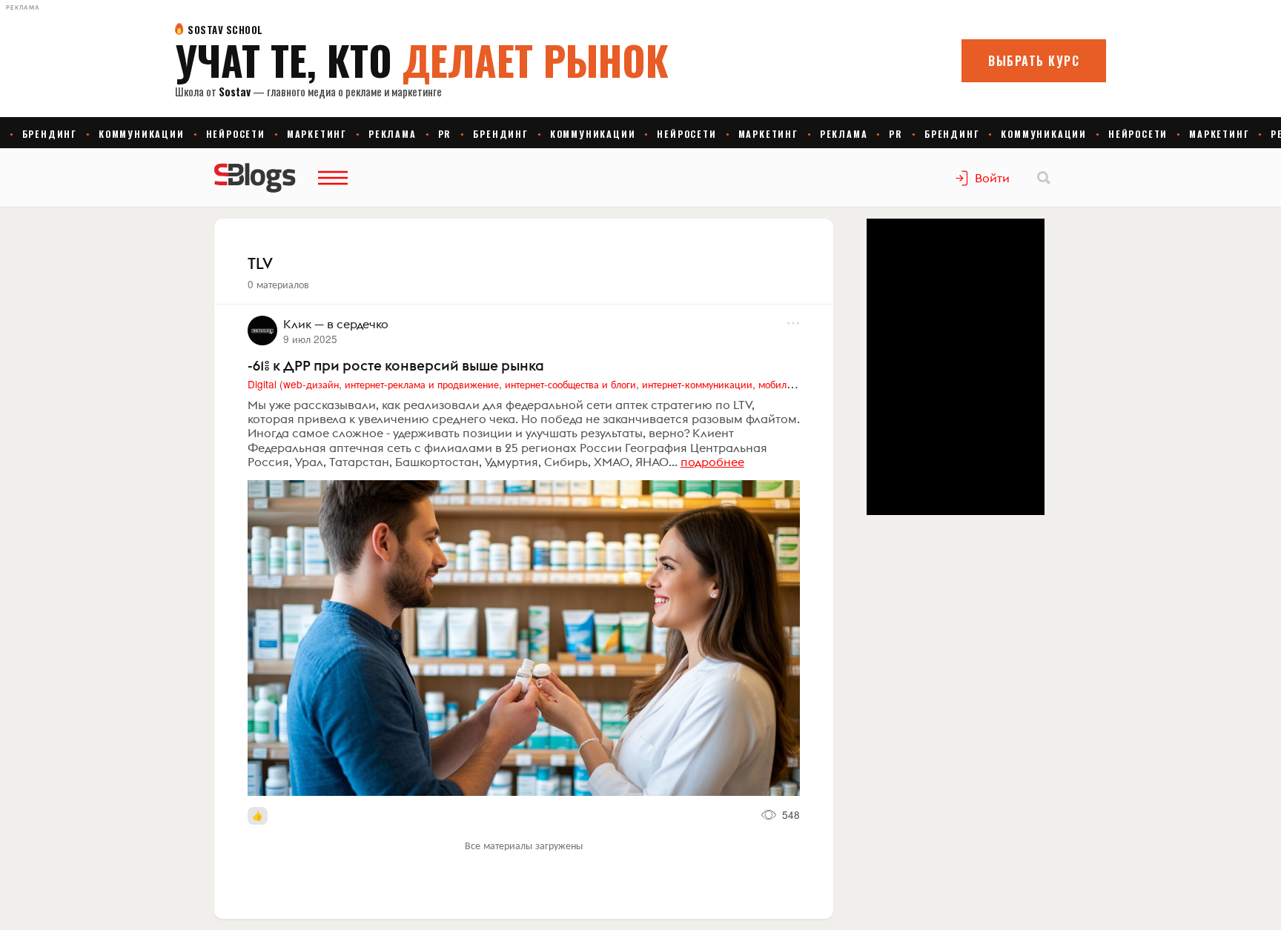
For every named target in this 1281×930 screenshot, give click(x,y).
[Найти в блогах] (1044, 177)
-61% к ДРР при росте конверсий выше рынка (396, 365)
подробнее (712, 461)
